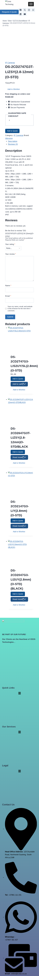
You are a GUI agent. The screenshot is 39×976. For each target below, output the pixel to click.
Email (8, 296)
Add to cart (17, 384)
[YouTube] (25, 14)
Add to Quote (12, 131)
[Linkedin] (20, 14)
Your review (10, 254)
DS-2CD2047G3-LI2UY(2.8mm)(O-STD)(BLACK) (21, 579)
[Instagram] (29, 10)
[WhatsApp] (33, 10)
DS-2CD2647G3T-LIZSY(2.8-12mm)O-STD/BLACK (20, 437)
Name (8, 286)
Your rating (10, 244)
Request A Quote (9, 12)
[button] (12, 89)
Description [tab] (12, 141)
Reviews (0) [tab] (13, 144)
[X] (25, 10)
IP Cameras (10, 63)
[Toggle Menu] (31, 4)
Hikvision (9, 138)
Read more (17, 457)
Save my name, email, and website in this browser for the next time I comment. (20, 309)
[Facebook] (20, 10)
